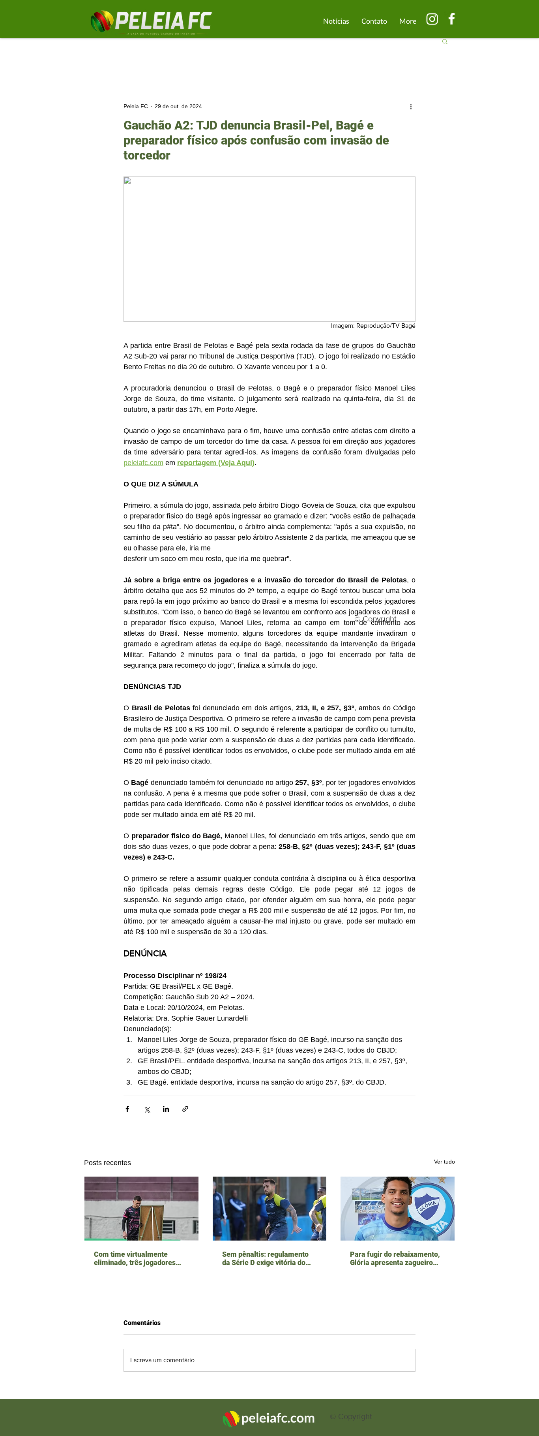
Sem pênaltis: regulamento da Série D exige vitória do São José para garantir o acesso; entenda (265, 1258)
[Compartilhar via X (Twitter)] (146, 1109)
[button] (445, 41)
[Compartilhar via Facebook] (127, 1109)
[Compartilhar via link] (185, 1109)
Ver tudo (444, 1161)
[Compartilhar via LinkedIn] (166, 1109)
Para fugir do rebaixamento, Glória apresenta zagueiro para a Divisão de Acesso (395, 1258)
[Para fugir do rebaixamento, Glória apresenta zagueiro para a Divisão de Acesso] (398, 1209)
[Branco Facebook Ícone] (451, 18)
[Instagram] (432, 18)
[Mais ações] (410, 106)
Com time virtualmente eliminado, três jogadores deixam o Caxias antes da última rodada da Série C (135, 1258)
